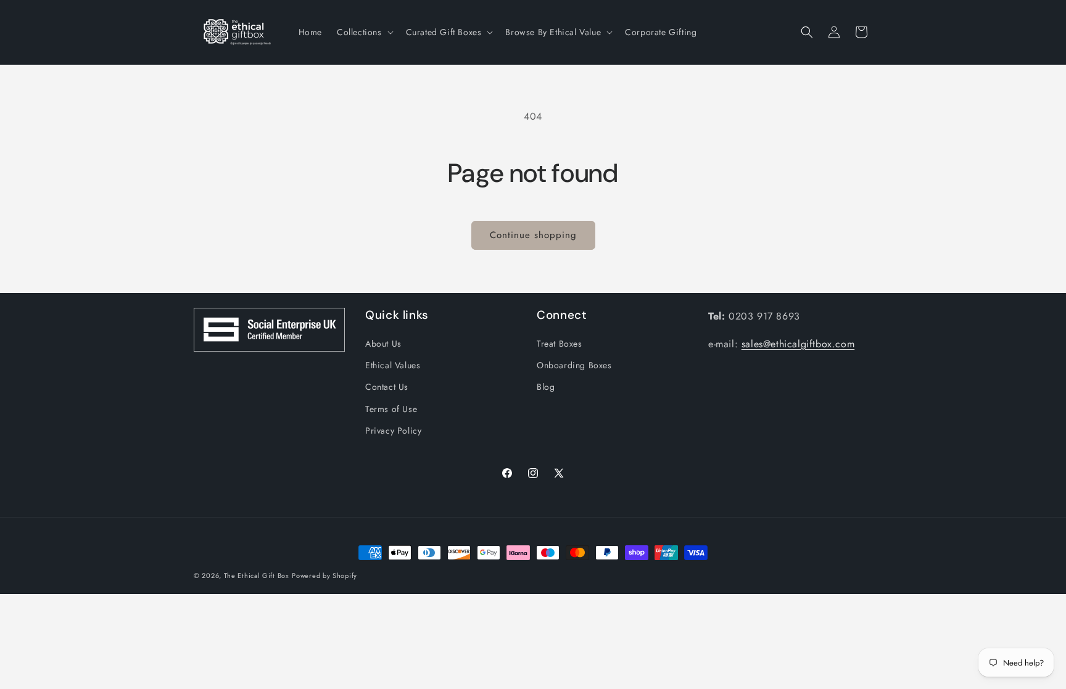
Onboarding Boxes (574, 365)
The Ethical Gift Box (256, 575)
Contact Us (386, 387)
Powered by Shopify (324, 575)
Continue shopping (533, 235)
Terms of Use (391, 409)
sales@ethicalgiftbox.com (798, 344)
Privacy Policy (393, 430)
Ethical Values (392, 365)
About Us (383, 343)
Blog (546, 387)
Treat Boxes (559, 343)
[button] (364, 32)
